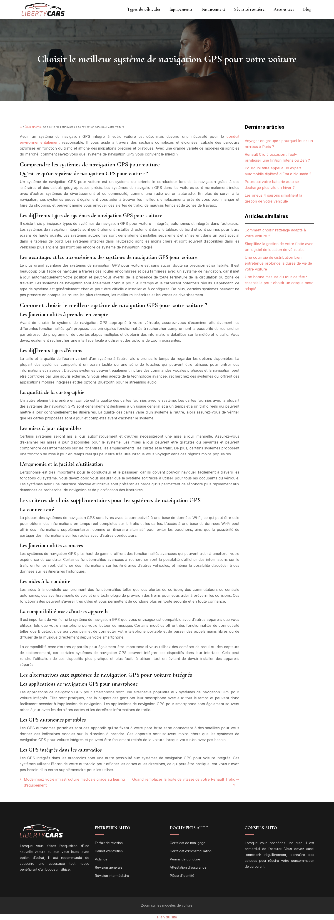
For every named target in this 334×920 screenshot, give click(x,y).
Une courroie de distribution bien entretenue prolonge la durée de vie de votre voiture (278, 263)
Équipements (180, 9)
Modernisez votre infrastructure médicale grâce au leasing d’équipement (74, 782)
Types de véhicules (143, 9)
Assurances (284, 9)
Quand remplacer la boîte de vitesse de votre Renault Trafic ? (183, 782)
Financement (213, 9)
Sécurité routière (249, 9)
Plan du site (167, 917)
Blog (307, 9)
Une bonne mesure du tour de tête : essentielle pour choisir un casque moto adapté (279, 283)
